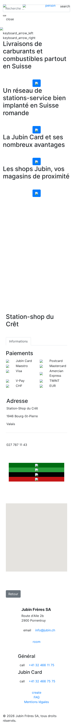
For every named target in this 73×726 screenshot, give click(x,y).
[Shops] (37, 193)
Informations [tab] (18, 341)
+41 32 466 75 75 (42, 681)
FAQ (37, 697)
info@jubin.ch (45, 630)
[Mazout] (37, 83)
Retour (13, 594)
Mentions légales (36, 702)
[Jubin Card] (37, 161)
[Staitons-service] (37, 129)
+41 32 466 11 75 (41, 665)
